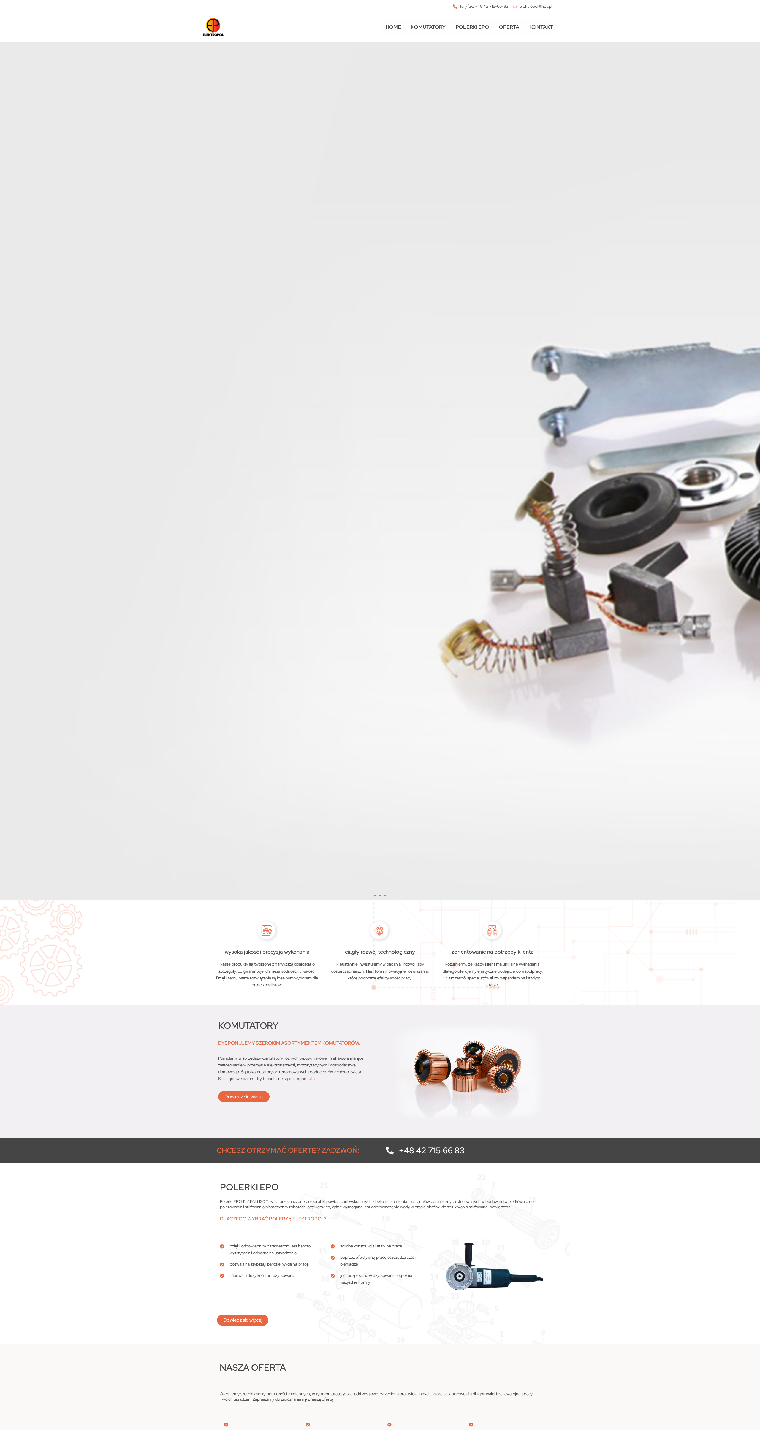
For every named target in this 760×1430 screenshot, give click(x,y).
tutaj (311, 1078)
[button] (375, 895)
